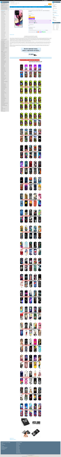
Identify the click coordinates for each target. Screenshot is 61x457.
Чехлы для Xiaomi (3, 21)
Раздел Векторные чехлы (4, 105)
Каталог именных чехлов (3, 448)
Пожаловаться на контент (29, 456)
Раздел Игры (2, 65)
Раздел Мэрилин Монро (3, 87)
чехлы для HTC (17, 448)
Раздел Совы (2, 90)
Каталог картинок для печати (4, 447)
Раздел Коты (2, 82)
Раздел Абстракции (3, 55)
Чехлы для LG (2, 15)
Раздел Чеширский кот (3, 98)
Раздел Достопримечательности (4, 51)
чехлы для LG (17, 445)
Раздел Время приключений (4, 81)
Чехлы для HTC (3, 19)
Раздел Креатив (3, 58)
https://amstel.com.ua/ (55, 10)
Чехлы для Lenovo (3, 13)
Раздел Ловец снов (3, 83)
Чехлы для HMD (3, 35)
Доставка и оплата (3, 108)
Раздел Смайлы (3, 64)
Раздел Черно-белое (3, 71)
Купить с (30, 18)
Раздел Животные (3, 43)
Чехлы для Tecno (3, 28)
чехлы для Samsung (18, 444)
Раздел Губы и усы (3, 97)
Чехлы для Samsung (3, 14)
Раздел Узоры (2, 73)
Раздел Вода (2, 80)
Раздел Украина (3, 46)
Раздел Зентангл (3, 99)
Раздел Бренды (3, 56)
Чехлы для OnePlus (3, 33)
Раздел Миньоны (3, 63)
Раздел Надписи (3, 91)
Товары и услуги (3, 10)
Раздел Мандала (3, 104)
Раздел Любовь (3, 45)
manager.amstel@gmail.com (56, 15)
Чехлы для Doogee (3, 36)
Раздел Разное (3, 74)
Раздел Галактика (3, 54)
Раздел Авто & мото (3, 57)
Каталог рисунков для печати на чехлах (4, 5)
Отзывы (2, 107)
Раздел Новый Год (3, 88)
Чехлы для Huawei (3, 26)
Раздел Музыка (3, 44)
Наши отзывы (2, 446)
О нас (1, 106)
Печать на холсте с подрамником (3, 11)
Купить (32, 17)
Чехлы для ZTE (3, 22)
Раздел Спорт (2, 66)
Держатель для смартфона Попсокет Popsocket (4, 39)
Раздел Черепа (3, 96)
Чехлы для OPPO (3, 27)
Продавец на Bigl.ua (30, 455)
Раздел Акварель (3, 79)
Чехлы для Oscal (3, 34)
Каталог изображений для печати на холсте (4, 3)
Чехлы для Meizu (3, 20)
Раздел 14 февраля (3, 75)
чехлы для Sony (17, 446)
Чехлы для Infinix (3, 29)
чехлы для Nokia (18, 447)
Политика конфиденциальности (36, 456)
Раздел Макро (2, 72)
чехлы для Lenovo (18, 443)
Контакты (2, 443)
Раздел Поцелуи (3, 89)
